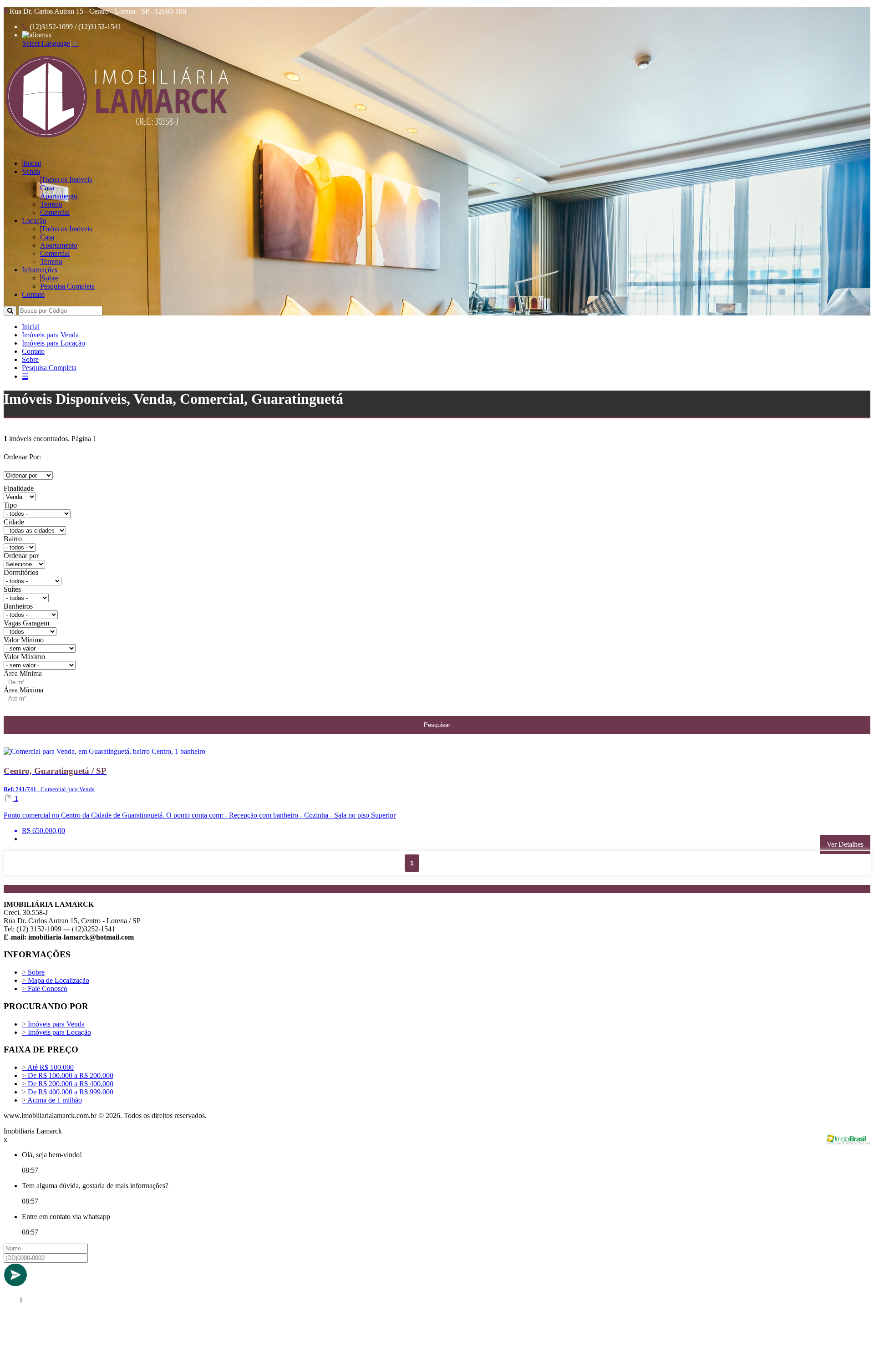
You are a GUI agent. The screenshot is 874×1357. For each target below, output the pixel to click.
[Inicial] (117, 137)
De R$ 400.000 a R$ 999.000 (67, 1092)
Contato (33, 294)
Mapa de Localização (55, 980)
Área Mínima (23, 673)
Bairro (13, 539)
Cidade (14, 522)
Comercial (55, 212)
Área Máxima (23, 690)
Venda (31, 171)
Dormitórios (21, 572)
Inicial (32, 163)
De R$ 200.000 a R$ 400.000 (67, 1084)
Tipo (10, 505)
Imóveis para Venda (50, 335)
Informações (39, 270)
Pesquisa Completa (67, 286)
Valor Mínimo (24, 640)
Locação (34, 220)
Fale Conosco (44, 988)
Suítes (12, 589)
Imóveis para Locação (53, 343)
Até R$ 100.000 (48, 1067)
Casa (47, 188)
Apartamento (58, 196)
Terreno (51, 204)
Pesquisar (437, 725)
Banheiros (18, 606)
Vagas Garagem (26, 623)
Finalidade (19, 488)
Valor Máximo (24, 657)
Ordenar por (21, 555)
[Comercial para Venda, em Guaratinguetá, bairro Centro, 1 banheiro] (164, 753)
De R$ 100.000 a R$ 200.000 (67, 1075)
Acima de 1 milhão (52, 1100)
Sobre (49, 278)
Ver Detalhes (845, 844)
